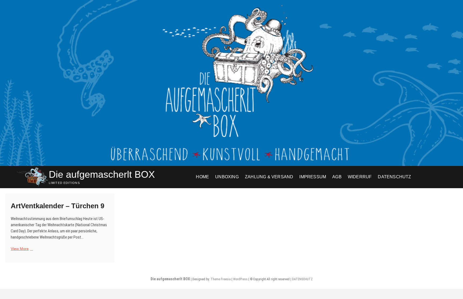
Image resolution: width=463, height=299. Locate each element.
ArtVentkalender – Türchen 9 (57, 206)
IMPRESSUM (312, 177)
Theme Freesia (221, 279)
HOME (202, 177)
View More (21, 249)
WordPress (240, 279)
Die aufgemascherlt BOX (102, 174)
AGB (337, 177)
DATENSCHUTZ (394, 177)
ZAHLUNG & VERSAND (269, 177)
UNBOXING (227, 177)
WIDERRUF (360, 177)
